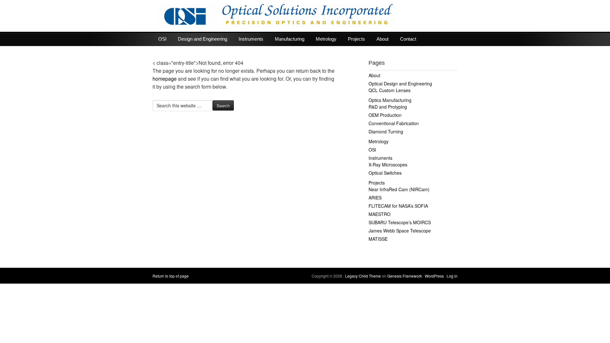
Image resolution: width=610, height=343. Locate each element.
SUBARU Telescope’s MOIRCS (400, 222)
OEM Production (385, 115)
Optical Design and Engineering (400, 83)
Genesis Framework (404, 276)
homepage (164, 78)
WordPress (434, 276)
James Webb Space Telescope (400, 230)
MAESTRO (379, 214)
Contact (408, 39)
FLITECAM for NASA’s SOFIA (398, 206)
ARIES (375, 197)
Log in (452, 276)
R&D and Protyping (388, 107)
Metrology (326, 39)
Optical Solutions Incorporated (305, 16)
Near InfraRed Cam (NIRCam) (399, 189)
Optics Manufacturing (390, 100)
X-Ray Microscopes (388, 164)
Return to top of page (170, 276)
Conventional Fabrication (394, 123)
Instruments (251, 39)
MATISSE (378, 239)
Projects (356, 39)
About (382, 39)
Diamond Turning (386, 131)
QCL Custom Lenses (389, 90)
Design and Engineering (202, 39)
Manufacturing (289, 39)
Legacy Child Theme (363, 276)
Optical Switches (385, 173)
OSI (162, 39)
